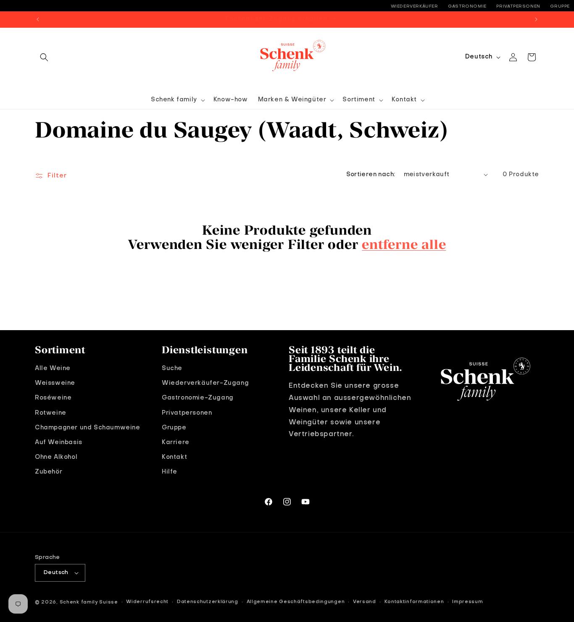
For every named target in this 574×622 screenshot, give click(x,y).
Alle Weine (53, 368)
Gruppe (560, 6)
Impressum (467, 602)
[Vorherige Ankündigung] (38, 19)
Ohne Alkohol (56, 457)
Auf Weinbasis (58, 442)
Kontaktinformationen (414, 602)
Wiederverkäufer (414, 6)
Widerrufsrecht (147, 602)
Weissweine (55, 383)
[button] (44, 57)
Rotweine (50, 413)
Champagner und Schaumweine (87, 428)
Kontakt (174, 457)
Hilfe (169, 472)
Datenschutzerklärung (207, 602)
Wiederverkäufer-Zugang (205, 383)
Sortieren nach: (370, 174)
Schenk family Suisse (89, 602)
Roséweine (53, 398)
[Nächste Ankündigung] (536, 19)
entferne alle (404, 243)
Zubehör (48, 472)
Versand (364, 602)
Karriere (176, 442)
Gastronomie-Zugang (198, 398)
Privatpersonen (518, 6)
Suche (172, 368)
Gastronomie (467, 6)
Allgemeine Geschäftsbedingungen (296, 602)
